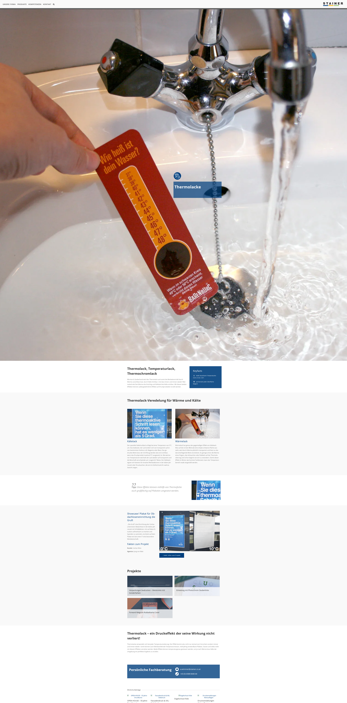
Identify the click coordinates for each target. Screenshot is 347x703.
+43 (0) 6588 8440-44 (188, 674)
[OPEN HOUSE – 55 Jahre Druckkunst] (138, 696)
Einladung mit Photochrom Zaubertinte (192, 590)
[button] (54, 4)
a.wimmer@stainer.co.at (190, 669)
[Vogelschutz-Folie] (185, 696)
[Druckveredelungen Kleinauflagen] (209, 696)
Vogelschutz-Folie (181, 698)
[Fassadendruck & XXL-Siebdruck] (162, 696)
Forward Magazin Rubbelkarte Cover (144, 612)
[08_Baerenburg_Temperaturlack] (197, 410)
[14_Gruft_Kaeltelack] (149, 410)
